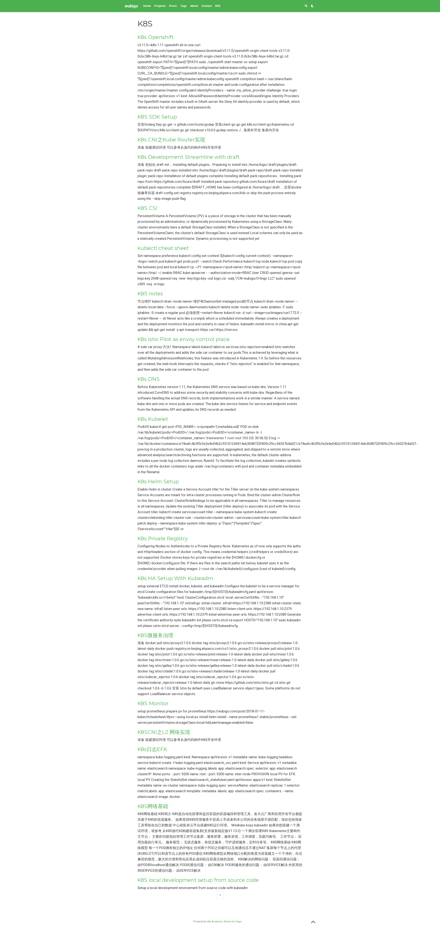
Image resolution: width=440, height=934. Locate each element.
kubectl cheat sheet (163, 248)
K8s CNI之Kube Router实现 (171, 139)
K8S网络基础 (153, 806)
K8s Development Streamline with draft (189, 157)
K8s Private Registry (163, 538)
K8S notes (150, 293)
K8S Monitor (153, 703)
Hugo (239, 921)
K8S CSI (147, 208)
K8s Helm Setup (158, 481)
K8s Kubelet (153, 419)
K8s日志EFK (152, 749)
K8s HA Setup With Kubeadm (175, 578)
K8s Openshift (156, 37)
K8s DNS (149, 379)
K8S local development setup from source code (198, 880)
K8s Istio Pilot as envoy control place (184, 339)
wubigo (131, 6)
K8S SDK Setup (157, 117)
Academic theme (221, 921)
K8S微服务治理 (155, 635)
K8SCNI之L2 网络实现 (164, 732)
